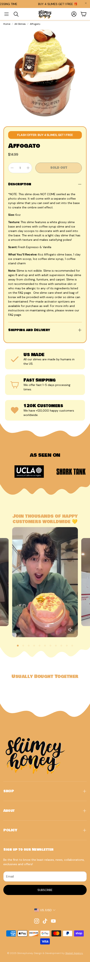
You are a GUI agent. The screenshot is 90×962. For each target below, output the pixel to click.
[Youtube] (53, 921)
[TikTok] (45, 921)
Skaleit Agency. (74, 953)
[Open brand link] (53, 471)
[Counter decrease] (12, 168)
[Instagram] (36, 921)
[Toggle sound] (70, 629)
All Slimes (20, 24)
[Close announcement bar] (86, 3)
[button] (6, 14)
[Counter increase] (28, 168)
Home (6, 24)
